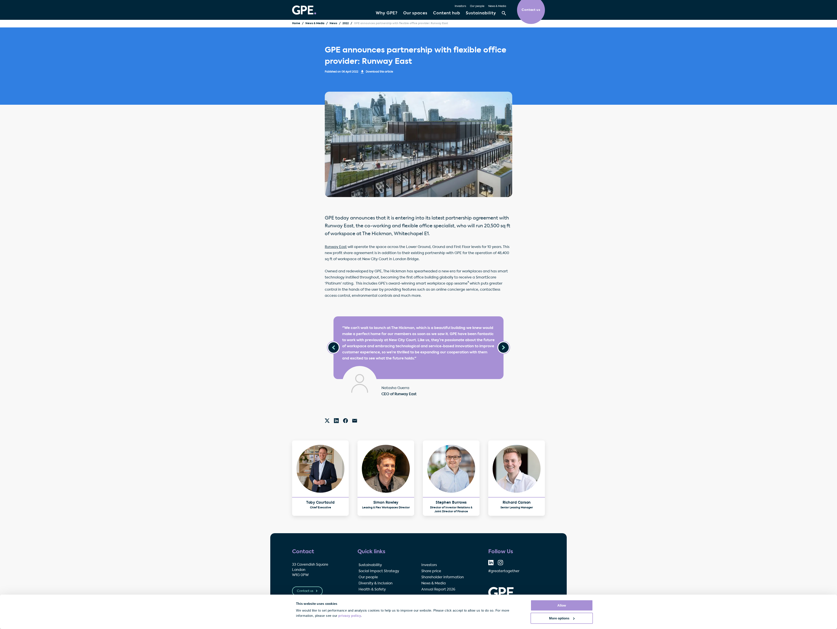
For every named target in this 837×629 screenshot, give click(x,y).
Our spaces (415, 13)
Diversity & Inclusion (376, 583)
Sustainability (481, 13)
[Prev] (333, 347)
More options (559, 618)
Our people (477, 6)
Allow (561, 605)
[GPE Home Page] (304, 10)
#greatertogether (503, 571)
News (333, 23)
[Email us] (354, 420)
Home (296, 23)
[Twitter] (327, 420)
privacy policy (349, 615)
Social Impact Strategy (379, 571)
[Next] (503, 347)
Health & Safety (372, 589)
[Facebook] (345, 420)
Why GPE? (387, 13)
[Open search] (504, 13)
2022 (345, 23)
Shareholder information (442, 577)
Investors (460, 6)
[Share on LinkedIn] (490, 562)
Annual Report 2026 (438, 589)
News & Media (497, 6)
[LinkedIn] (336, 420)
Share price (431, 571)
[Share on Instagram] (500, 562)
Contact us (305, 591)
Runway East (336, 247)
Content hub (446, 13)
